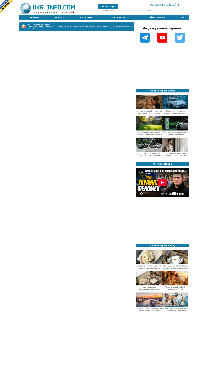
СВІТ (183, 17)
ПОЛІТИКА (59, 17)
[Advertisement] (162, 66)
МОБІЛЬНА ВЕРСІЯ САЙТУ (164, 5)
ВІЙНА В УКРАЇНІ (157, 17)
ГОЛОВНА (34, 17)
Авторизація (108, 6)
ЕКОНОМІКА (86, 17)
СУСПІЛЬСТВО (119, 17)
